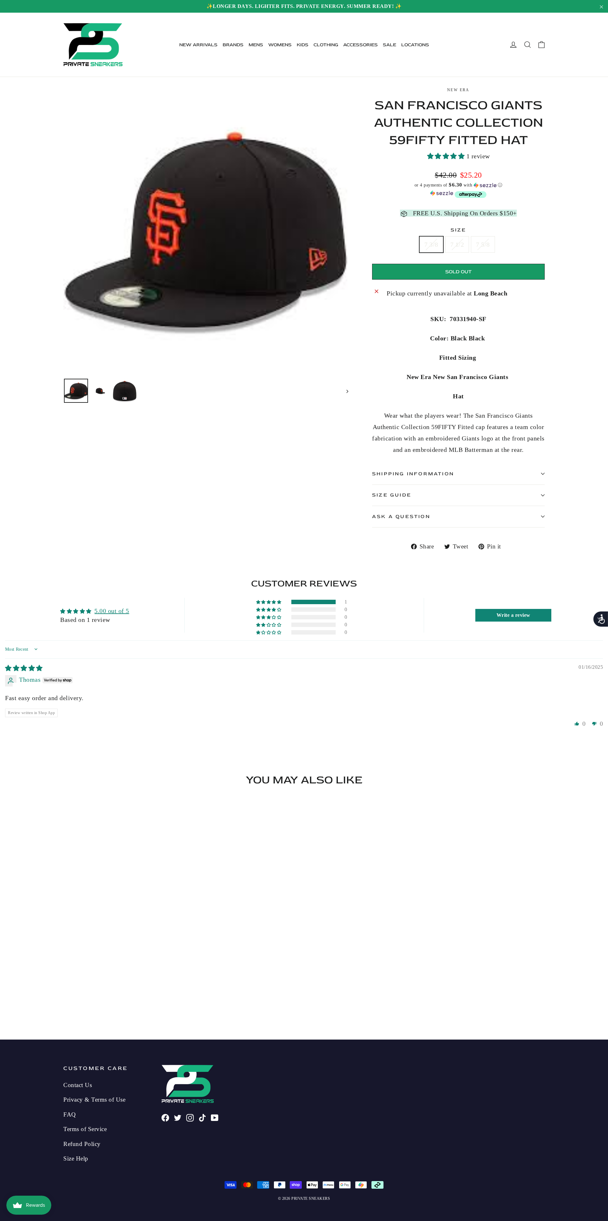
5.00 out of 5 (111, 610)
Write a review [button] (513, 615)
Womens (280, 45)
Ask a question (401, 516)
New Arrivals (198, 45)
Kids (302, 45)
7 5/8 (483, 244)
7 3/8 (431, 244)
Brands (233, 45)
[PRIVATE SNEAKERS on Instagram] (190, 1117)
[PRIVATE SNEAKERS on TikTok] (202, 1117)
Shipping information (413, 474)
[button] (446, 156)
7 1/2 (457, 244)
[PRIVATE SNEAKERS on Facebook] (165, 1117)
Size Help (75, 1158)
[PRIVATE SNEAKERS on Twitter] (177, 1117)
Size (458, 230)
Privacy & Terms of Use (94, 1099)
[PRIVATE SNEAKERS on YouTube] (214, 1117)
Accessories (360, 45)
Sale (389, 45)
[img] (24, 668)
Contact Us (77, 1085)
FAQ (69, 1114)
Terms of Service (85, 1129)
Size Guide (391, 495)
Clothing (326, 45)
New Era (458, 90)
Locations (415, 45)
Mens (256, 45)
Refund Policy (82, 1144)
